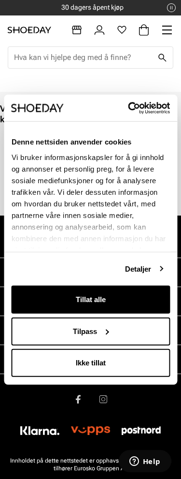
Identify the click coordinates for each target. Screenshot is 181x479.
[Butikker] (77, 30)
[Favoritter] (122, 30)
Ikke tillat (91, 363)
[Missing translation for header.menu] (167, 30)
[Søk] (162, 57)
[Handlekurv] (144, 30)
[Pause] (171, 7)
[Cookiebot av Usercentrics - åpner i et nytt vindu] (129, 108)
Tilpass (85, 331)
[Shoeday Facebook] (78, 399)
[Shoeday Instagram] (103, 399)
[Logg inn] (99, 30)
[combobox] (83, 57)
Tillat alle (91, 299)
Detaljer (138, 268)
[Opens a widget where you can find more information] (144, 462)
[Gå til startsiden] (29, 30)
